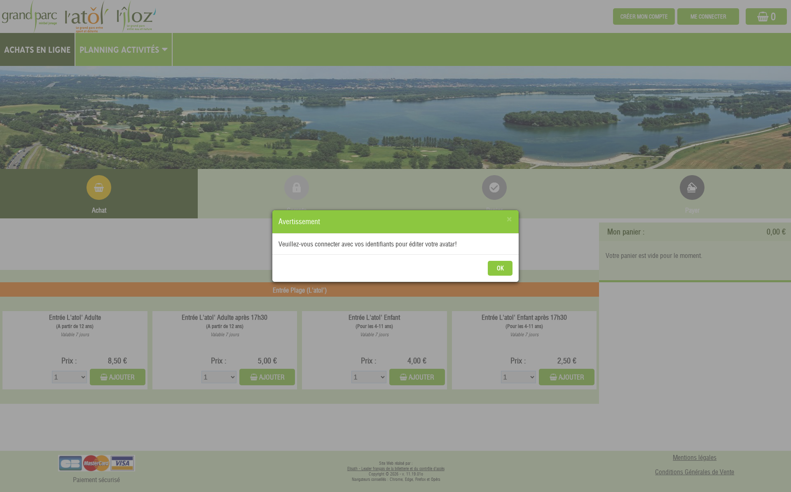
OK (500, 268)
